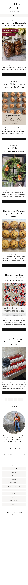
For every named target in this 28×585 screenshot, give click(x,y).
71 (15, 399)
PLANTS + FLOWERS (14, 490)
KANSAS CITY (14, 475)
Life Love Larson (14, 6)
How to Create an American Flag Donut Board (14, 341)
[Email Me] (17, 407)
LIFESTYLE (14, 479)
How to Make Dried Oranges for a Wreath (14, 519)
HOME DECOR (14, 472)
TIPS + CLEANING (14, 500)
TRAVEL (14, 504)
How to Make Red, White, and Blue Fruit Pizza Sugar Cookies (14, 278)
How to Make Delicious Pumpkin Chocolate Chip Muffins (14, 214)
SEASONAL (14, 497)
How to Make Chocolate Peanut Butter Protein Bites (14, 87)
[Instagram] (15, 407)
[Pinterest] (13, 407)
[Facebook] (11, 407)
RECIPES (14, 493)
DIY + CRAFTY (14, 468)
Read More (14, 201)
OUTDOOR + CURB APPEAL (14, 486)
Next (20, 399)
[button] (14, 15)
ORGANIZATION (14, 482)
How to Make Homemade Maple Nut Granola (14, 512)
